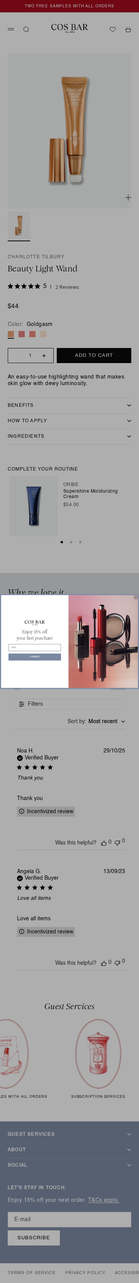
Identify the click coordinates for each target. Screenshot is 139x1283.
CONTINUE (34, 657)
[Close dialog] (136, 597)
